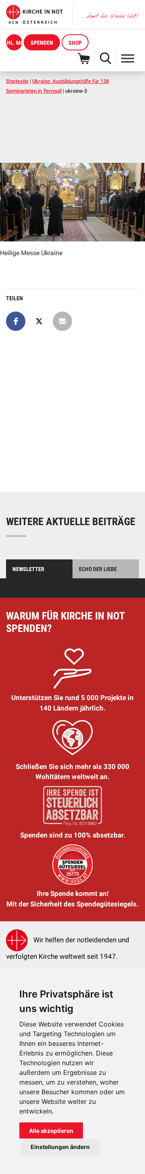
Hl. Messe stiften (14, 42)
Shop (75, 42)
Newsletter (28, 569)
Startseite (17, 81)
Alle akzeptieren (51, 1130)
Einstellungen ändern (60, 1146)
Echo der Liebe (98, 569)
